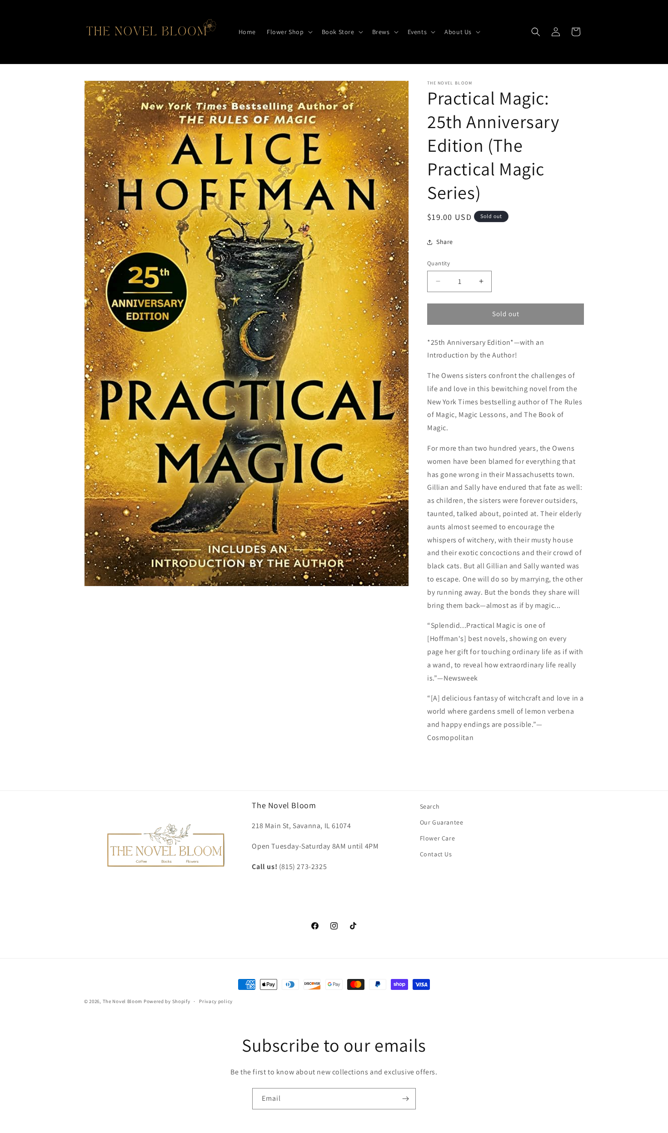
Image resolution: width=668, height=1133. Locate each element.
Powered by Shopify (167, 1001)
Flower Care (437, 838)
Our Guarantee (442, 822)
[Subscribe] (405, 1098)
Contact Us (436, 854)
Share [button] (444, 242)
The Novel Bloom (123, 1001)
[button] (288, 31)
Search (430, 806)
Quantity (438, 263)
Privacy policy (216, 1001)
